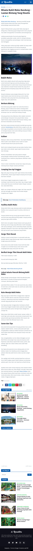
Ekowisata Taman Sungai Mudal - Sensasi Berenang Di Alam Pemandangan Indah (24, 487)
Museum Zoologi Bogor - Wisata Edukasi (24, 520)
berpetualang (9, 127)
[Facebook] (3, 16)
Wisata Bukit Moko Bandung (8, 21)
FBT (27, 548)
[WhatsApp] (8, 16)
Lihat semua (29, 389)
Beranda (3, 7)
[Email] (20, 385)
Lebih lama (28, 466)
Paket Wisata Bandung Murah (14, 268)
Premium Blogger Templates (17, 548)
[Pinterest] (16, 385)
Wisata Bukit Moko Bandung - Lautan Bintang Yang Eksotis (24, 408)
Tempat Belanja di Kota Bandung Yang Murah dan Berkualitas (24, 498)
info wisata (9, 7)
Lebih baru (4, 466)
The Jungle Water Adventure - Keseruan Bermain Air (23, 420)
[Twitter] (5, 16)
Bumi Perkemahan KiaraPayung (17, 200)
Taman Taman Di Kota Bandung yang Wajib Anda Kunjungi (24, 509)
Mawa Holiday (23, 371)
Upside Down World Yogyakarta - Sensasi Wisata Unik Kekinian (23, 396)
